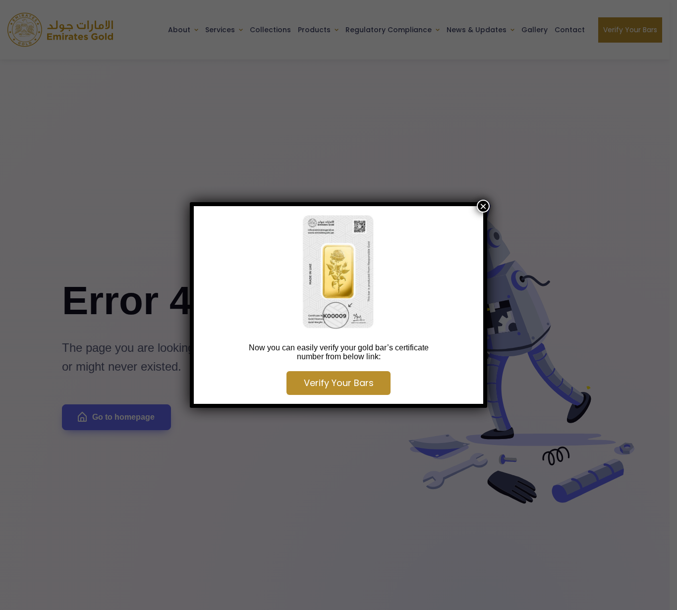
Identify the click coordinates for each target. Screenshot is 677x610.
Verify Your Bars (339, 383)
